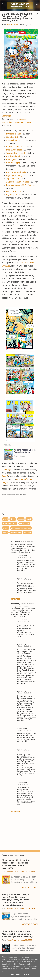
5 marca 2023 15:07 (24, 622)
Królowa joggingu (14, 162)
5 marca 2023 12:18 (24, 557)
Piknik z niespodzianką (16, 172)
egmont (21, 519)
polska (5, 532)
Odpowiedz (15, 599)
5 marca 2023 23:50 (24, 693)
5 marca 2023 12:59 (27, 604)
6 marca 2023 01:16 (24, 730)
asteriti (5, 519)
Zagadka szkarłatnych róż (17, 182)
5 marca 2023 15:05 (24, 580)
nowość (5, 528)
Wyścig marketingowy (16, 175)
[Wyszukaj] (37, 4)
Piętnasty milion (13, 195)
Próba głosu (11, 159)
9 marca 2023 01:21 (24, 784)
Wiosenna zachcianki (15, 146)
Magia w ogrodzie (14, 150)
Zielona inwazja (13, 140)
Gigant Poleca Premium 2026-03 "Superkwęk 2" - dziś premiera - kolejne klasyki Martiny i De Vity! (17, 934)
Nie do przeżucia (13, 191)
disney (12, 519)
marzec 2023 (24, 523)
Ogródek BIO (12, 137)
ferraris (29, 519)
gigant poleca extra (9, 523)
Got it (27, 975)
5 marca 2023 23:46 (24, 646)
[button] (37, 14)
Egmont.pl (6, 116)
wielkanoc (27, 532)
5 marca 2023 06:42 (27, 541)
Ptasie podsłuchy (13, 156)
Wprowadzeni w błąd (15, 153)
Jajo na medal (12, 179)
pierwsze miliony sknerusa (21, 528)
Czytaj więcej (30, 887)
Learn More (16, 975)
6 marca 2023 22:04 (24, 751)
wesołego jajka (15, 532)
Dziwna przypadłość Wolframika (20, 185)
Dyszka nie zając (13, 134)
